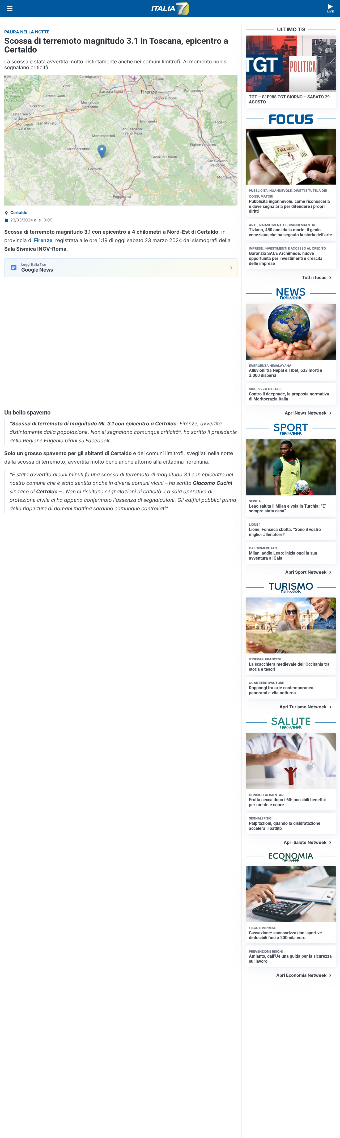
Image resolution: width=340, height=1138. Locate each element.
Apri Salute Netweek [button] (305, 842)
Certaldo (18, 212)
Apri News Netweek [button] (305, 413)
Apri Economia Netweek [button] (301, 975)
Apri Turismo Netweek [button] (302, 706)
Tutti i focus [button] (314, 277)
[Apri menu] (9, 8)
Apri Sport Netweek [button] (305, 572)
